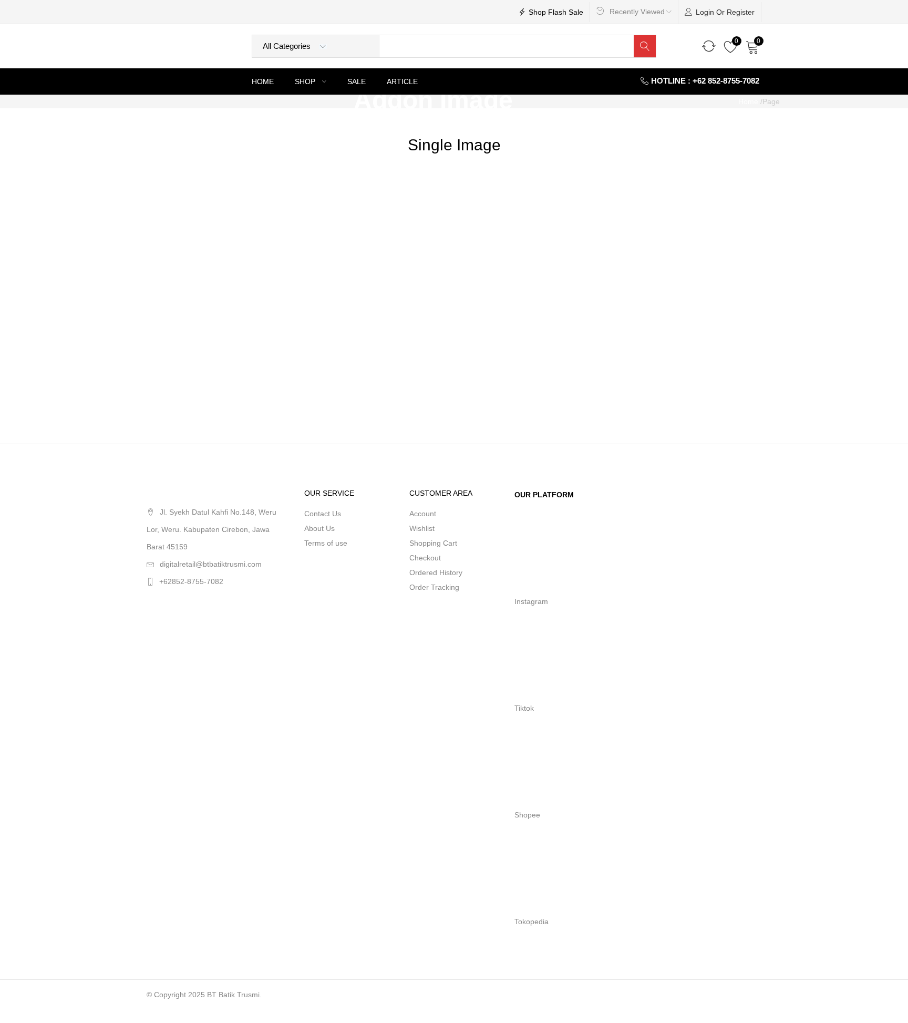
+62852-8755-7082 (191, 581)
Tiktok (524, 708)
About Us (319, 528)
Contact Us (322, 513)
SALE (356, 81)
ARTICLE (402, 81)
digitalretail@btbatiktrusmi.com (211, 564)
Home (748, 101)
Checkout (425, 558)
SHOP (306, 81)
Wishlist (422, 528)
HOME (263, 81)
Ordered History (435, 572)
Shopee (527, 815)
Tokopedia (531, 921)
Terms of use (325, 543)
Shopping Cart (433, 543)
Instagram (531, 601)
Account (422, 513)
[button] (752, 46)
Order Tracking (434, 587)
